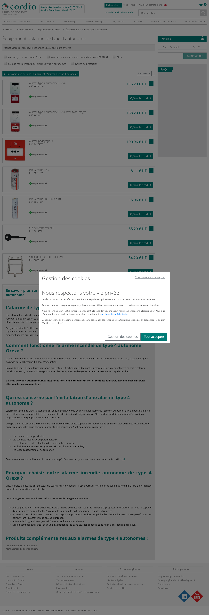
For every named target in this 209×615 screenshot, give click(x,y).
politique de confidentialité (114, 314)
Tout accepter (154, 336)
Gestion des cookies (122, 336)
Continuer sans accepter (150, 277)
